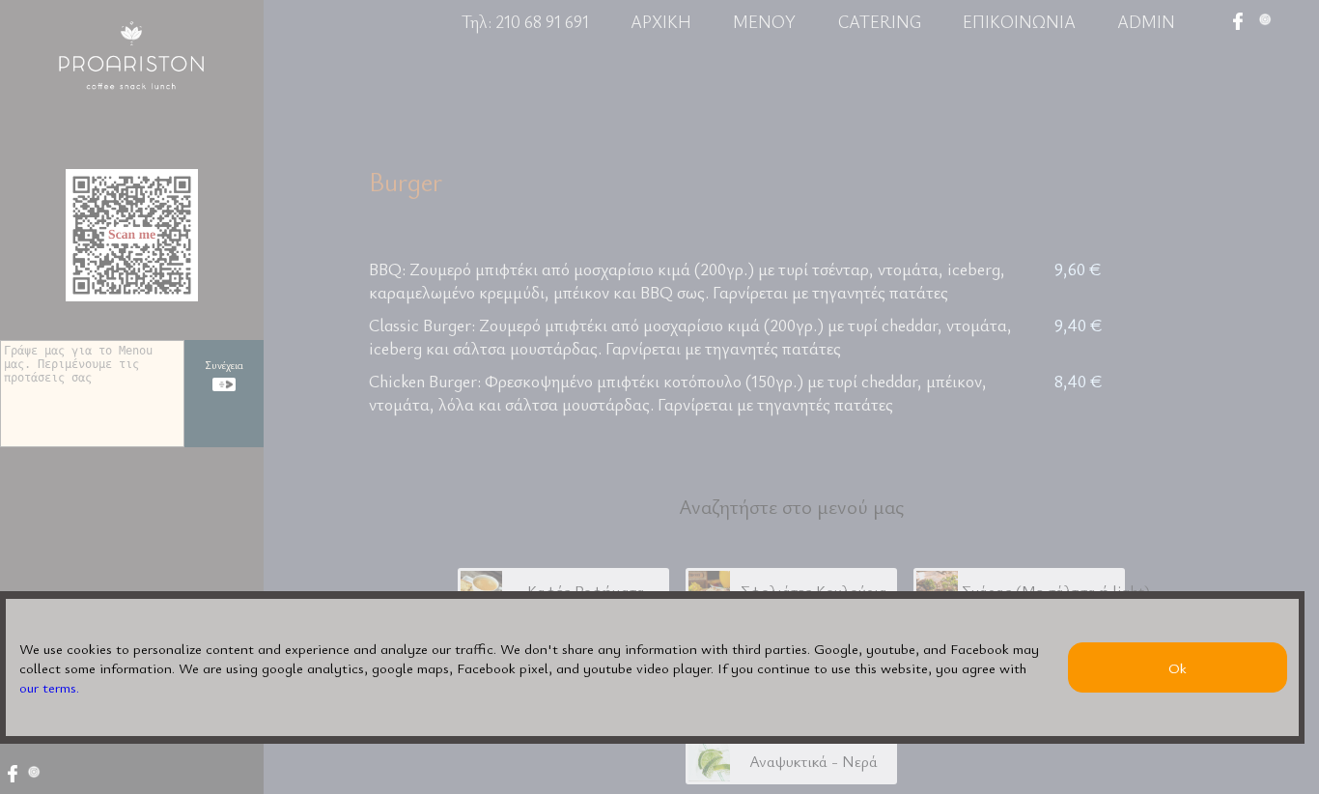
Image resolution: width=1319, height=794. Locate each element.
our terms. (49, 686)
